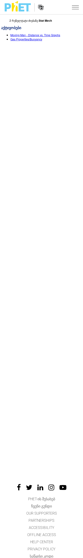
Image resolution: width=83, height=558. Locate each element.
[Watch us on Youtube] (63, 487)
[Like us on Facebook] (18, 487)
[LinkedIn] (40, 487)
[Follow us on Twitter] (29, 487)
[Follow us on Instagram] (51, 487)
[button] (75, 7)
